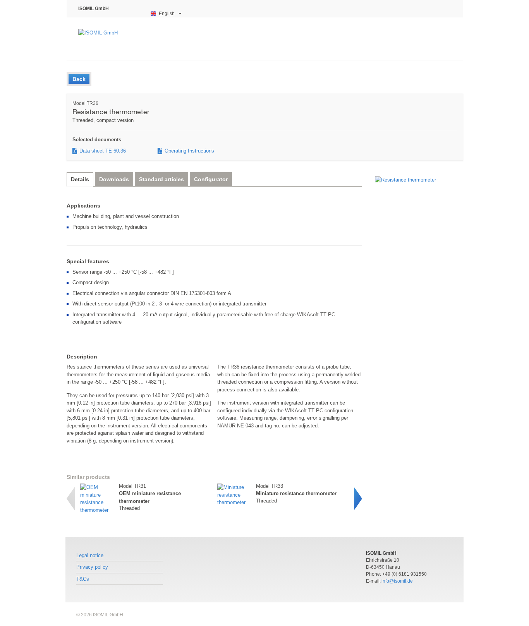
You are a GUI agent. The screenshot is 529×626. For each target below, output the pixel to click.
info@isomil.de (397, 581)
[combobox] (166, 14)
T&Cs (82, 579)
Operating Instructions (189, 151)
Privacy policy (92, 567)
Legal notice (89, 555)
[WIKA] (107, 38)
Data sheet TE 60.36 (102, 151)
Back (79, 79)
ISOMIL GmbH (93, 8)
